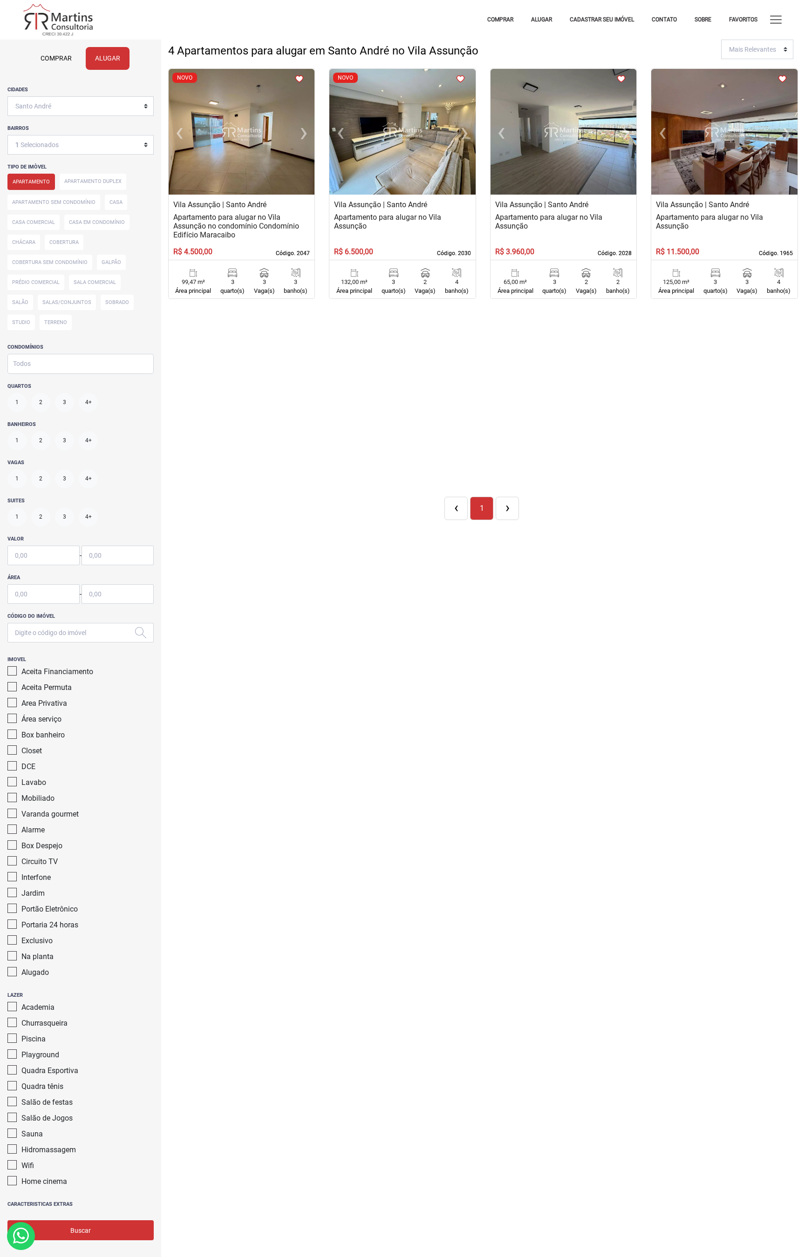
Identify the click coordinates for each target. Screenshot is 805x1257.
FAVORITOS (743, 19)
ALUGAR (541, 19)
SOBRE (703, 19)
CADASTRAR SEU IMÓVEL (602, 19)
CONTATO (664, 19)
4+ (88, 402)
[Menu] (776, 20)
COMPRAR (500, 19)
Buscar (80, 1230)
